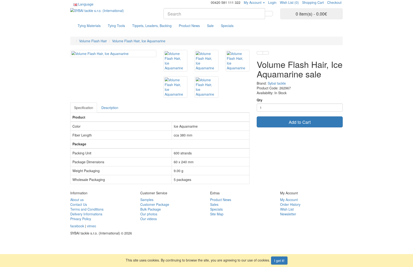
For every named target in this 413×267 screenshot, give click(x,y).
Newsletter (288, 214)
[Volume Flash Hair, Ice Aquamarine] (113, 53)
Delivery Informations (86, 214)
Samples (146, 199)
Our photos (148, 214)
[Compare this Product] (266, 52)
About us (77, 199)
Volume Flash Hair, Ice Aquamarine (138, 40)
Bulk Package (150, 209)
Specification (83, 107)
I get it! (279, 260)
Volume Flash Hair (93, 40)
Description (109, 107)
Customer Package (154, 204)
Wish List (287, 209)
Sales (214, 204)
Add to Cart (300, 122)
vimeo (91, 225)
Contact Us (78, 204)
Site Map (216, 214)
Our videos (148, 218)
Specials (227, 25)
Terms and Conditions (86, 209)
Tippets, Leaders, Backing (152, 25)
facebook (77, 225)
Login (272, 2)
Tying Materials (89, 25)
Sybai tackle (277, 83)
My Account (289, 199)
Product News (189, 25)
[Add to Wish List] (260, 52)
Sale (210, 25)
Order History (290, 204)
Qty (259, 100)
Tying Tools (116, 25)
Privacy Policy (80, 218)
